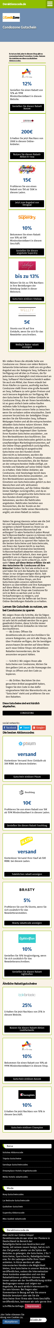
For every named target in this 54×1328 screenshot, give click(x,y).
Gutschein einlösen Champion (27, 1127)
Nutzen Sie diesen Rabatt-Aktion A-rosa (27, 155)
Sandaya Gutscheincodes (15, 1164)
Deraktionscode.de (14, 4)
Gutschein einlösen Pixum (27, 776)
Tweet (26, 727)
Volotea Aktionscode (13, 1152)
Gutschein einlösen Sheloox (27, 299)
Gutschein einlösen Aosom (27, 1079)
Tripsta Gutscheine (12, 1158)
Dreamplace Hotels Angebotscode (20, 1170)
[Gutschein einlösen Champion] (27, 1094)
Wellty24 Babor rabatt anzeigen (27, 345)
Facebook (10, 727)
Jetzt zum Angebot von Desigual (27, 203)
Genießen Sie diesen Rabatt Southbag (27, 825)
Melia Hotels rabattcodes (15, 1177)
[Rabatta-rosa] (27, 121)
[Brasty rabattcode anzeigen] (27, 890)
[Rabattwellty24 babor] (27, 312)
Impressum (33, 1306)
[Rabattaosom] (27, 73)
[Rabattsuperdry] (27, 217)
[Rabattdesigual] (27, 169)
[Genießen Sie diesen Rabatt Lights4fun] (27, 938)
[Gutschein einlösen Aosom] (27, 1046)
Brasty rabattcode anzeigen (27, 923)
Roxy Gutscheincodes (13, 1194)
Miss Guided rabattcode (14, 1219)
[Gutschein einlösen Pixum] (27, 744)
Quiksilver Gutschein (13, 1206)
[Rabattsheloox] (27, 266)
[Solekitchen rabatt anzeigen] (27, 841)
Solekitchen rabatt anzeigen (27, 874)
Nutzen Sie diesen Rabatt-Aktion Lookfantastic (27, 1029)
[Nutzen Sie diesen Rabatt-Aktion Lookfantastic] (27, 995)
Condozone (27, 713)
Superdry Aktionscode (13, 1212)
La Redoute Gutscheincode (16, 1200)
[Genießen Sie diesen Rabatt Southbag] (27, 792)
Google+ (40, 727)
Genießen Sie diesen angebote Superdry (27, 251)
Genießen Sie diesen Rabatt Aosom (27, 107)
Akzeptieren (11, 1321)
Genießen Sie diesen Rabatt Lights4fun (27, 972)
